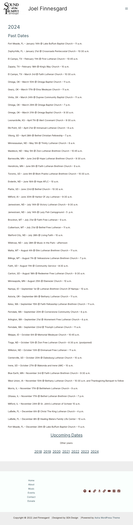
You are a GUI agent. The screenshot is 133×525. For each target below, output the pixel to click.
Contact (31, 497)
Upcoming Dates (67, 435)
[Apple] (89, 491)
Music (31, 488)
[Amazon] (99, 491)
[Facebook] (118, 491)
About (31, 484)
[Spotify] (84, 491)
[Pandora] (104, 491)
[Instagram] (114, 491)
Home (31, 480)
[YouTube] (109, 491)
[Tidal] (94, 491)
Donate (31, 501)
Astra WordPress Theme (107, 517)
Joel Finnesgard (47, 8)
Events (31, 492)
